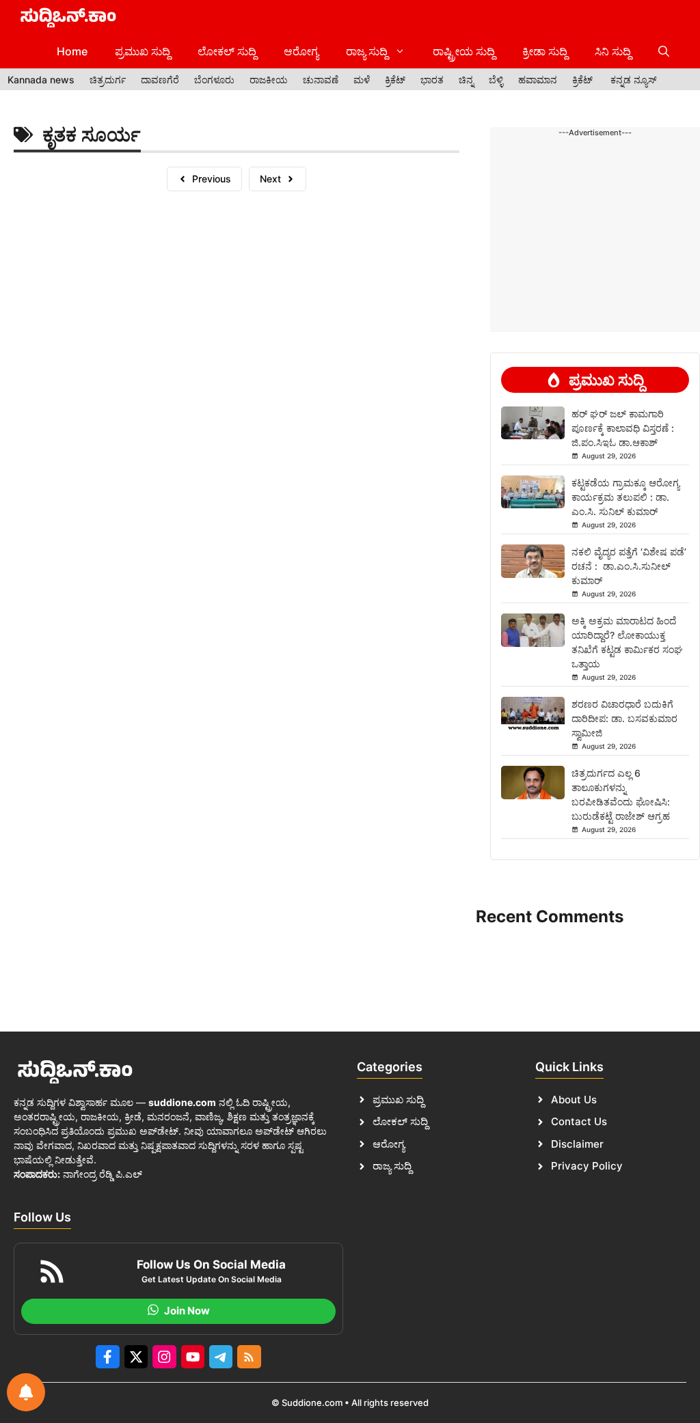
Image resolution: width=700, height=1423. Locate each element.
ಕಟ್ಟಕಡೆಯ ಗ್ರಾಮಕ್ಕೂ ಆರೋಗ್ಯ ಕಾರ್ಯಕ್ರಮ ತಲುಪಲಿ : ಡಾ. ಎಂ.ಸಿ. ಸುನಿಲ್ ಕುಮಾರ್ (625, 497)
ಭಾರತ (432, 79)
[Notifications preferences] (26, 1392)
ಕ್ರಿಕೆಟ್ (395, 79)
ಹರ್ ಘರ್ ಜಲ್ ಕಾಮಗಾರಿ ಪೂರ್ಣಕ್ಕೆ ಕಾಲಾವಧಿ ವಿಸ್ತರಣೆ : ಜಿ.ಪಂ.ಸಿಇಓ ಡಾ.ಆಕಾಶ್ (622, 428)
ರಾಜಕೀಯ (269, 79)
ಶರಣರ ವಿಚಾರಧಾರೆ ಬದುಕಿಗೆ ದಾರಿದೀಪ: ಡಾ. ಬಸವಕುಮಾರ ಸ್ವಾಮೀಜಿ (624, 718)
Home (72, 51)
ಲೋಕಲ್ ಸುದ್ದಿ (227, 51)
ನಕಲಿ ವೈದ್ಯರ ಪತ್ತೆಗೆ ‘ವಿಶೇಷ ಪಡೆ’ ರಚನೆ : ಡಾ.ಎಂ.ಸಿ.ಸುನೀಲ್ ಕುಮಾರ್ (628, 566)
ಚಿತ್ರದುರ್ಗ (108, 79)
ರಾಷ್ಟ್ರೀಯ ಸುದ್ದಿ (464, 51)
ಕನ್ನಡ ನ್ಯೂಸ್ (633, 79)
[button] (664, 51)
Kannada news (41, 79)
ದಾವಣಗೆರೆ (160, 79)
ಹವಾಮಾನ (537, 79)
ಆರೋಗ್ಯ (301, 51)
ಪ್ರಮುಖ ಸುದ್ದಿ (142, 51)
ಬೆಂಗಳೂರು (214, 79)
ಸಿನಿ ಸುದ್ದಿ (613, 51)
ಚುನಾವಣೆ (320, 79)
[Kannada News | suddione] (68, 17)
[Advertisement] (595, 188)
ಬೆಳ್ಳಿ (496, 79)
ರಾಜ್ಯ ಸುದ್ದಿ (367, 51)
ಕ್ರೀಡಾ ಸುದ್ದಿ (544, 51)
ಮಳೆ (361, 79)
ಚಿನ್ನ (466, 79)
